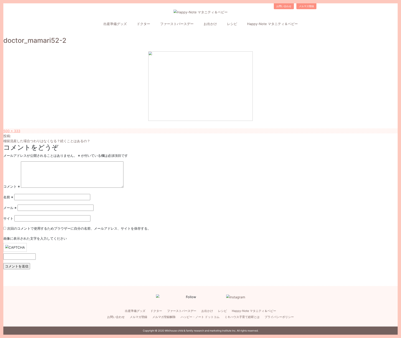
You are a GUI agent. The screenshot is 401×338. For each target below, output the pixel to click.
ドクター (143, 24)
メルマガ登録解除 (164, 317)
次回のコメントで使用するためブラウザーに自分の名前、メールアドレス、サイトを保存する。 (79, 228)
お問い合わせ (283, 6)
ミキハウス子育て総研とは (242, 317)
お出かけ (210, 24)
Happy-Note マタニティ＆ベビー (272, 24)
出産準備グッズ (115, 24)
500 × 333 (11, 131)
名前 (8, 197)
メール (9, 208)
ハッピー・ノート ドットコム (200, 317)
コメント (11, 186)
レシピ (232, 24)
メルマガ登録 (306, 6)
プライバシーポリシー (279, 317)
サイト (8, 218)
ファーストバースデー (177, 24)
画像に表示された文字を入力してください (35, 238)
